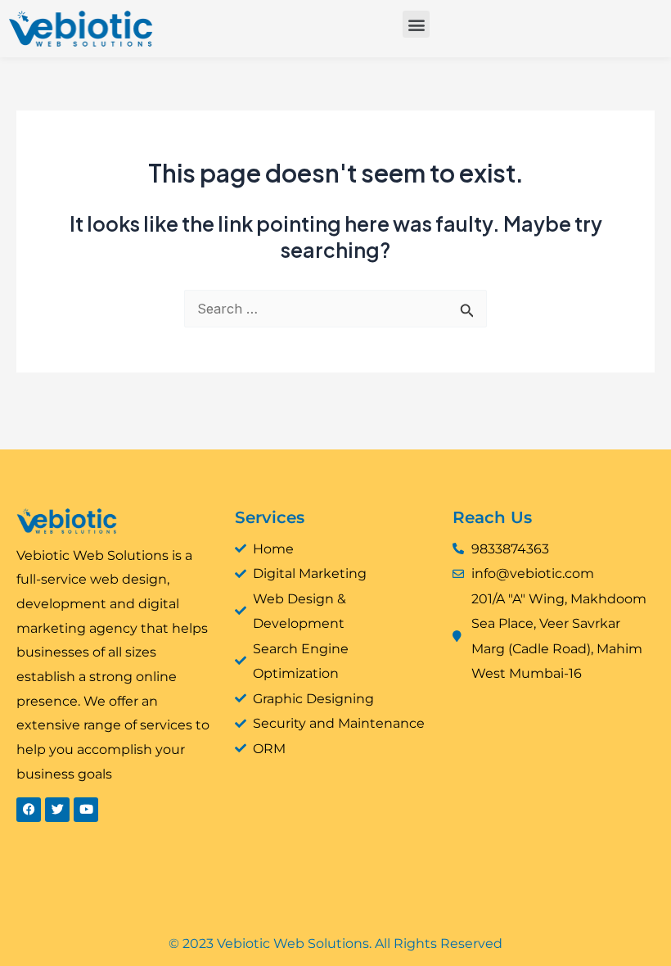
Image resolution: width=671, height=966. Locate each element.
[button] (416, 24)
